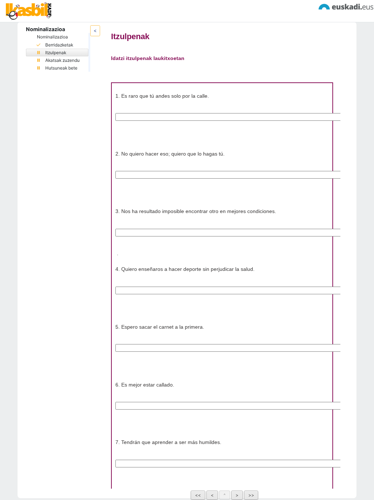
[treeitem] (57, 52)
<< (198, 495)
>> (251, 495)
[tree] (57, 52)
